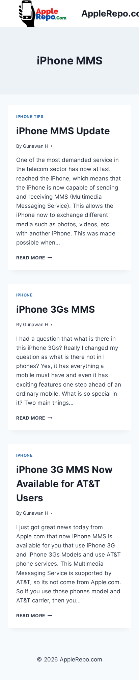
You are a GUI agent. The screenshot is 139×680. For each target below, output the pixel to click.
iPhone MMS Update (63, 131)
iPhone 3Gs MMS (55, 309)
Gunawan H (35, 146)
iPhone (24, 295)
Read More (34, 257)
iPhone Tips (30, 116)
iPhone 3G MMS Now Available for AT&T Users (64, 484)
